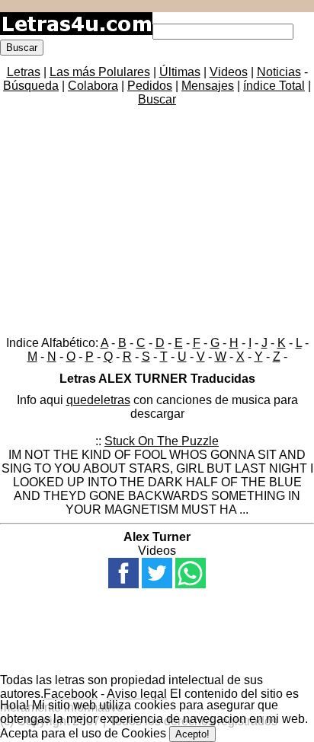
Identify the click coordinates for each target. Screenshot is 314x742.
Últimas (179, 71)
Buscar (157, 99)
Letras (23, 71)
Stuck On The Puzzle (161, 441)
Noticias (279, 71)
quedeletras (98, 399)
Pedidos (149, 85)
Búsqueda (31, 85)
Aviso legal (137, 693)
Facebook (70, 693)
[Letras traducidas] (76, 30)
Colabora (93, 85)
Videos (229, 71)
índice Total (274, 85)
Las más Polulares (100, 71)
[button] (123, 573)
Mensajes (207, 85)
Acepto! (192, 734)
